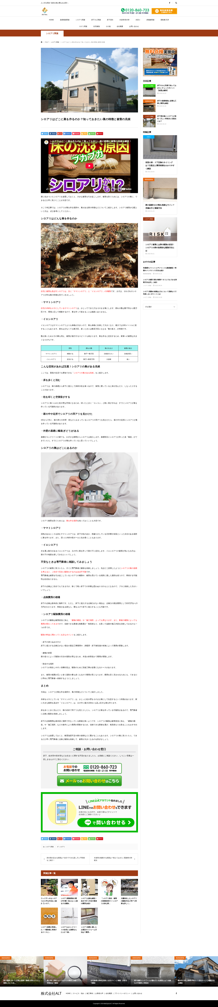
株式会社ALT (51, 993)
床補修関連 (150, 20)
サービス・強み (78, 993)
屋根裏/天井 (165, 20)
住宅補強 (96, 26)
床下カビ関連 (96, 20)
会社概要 (120, 26)
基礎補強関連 (64, 20)
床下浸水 (110, 20)
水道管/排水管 (124, 20)
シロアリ (62, 847)
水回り (138, 20)
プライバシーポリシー (122, 993)
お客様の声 (99, 993)
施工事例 (90, 993)
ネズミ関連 (83, 26)
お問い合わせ (134, 26)
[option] (22, 971)
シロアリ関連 (80, 20)
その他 (108, 26)
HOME (51, 20)
